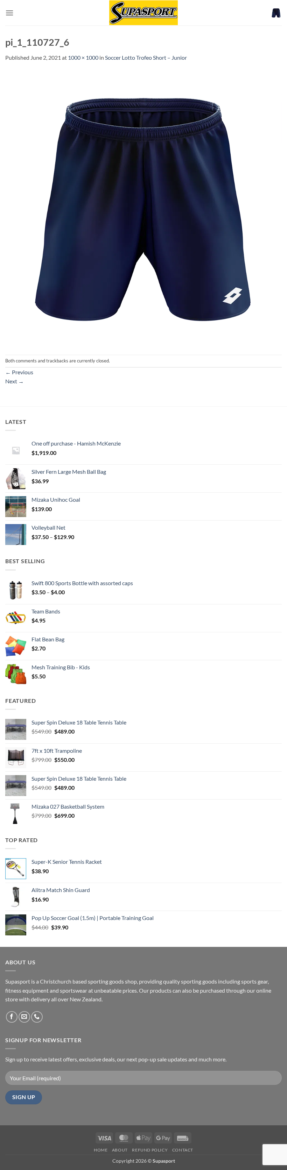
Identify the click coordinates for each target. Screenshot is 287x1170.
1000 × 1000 (83, 57)
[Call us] (37, 1017)
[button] (9, 12)
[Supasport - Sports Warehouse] (143, 12)
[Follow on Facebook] (12, 1017)
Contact (182, 1150)
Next (14, 381)
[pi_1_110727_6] (143, 207)
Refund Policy (150, 1150)
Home (100, 1150)
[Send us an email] (24, 1017)
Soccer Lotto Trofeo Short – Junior (146, 57)
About (120, 1150)
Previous (19, 372)
